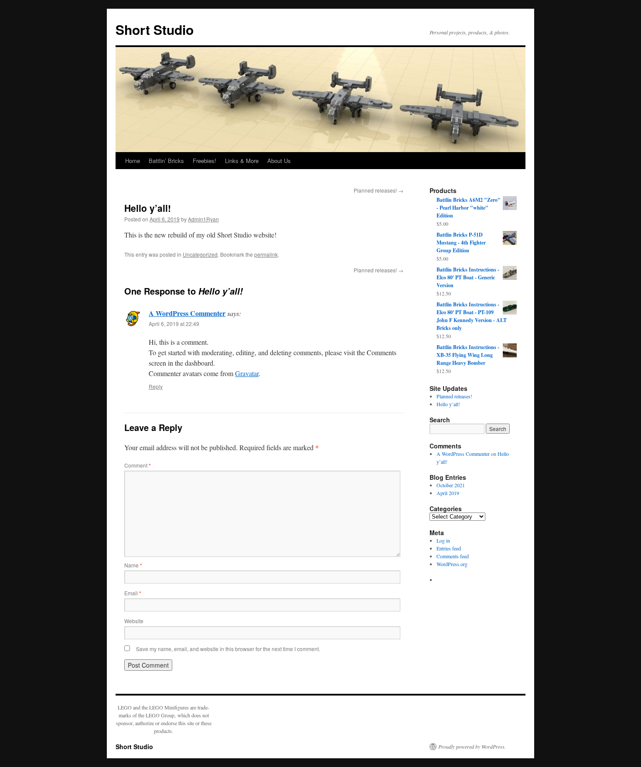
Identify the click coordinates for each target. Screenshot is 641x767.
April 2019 (447, 492)
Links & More (242, 160)
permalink (266, 254)
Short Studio (155, 29)
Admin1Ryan (203, 219)
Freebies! (204, 160)
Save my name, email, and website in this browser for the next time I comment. (228, 648)
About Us (279, 160)
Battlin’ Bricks (166, 160)
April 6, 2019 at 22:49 (174, 323)
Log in (443, 540)
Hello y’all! (448, 403)
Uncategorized (200, 254)
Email (132, 593)
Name (133, 565)
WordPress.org (451, 563)
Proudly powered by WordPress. (472, 746)
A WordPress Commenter (187, 313)
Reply (156, 386)
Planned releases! (378, 190)
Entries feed (448, 548)
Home (132, 160)
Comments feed (452, 556)
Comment (137, 465)
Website (133, 620)
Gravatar (247, 373)
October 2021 (450, 485)
